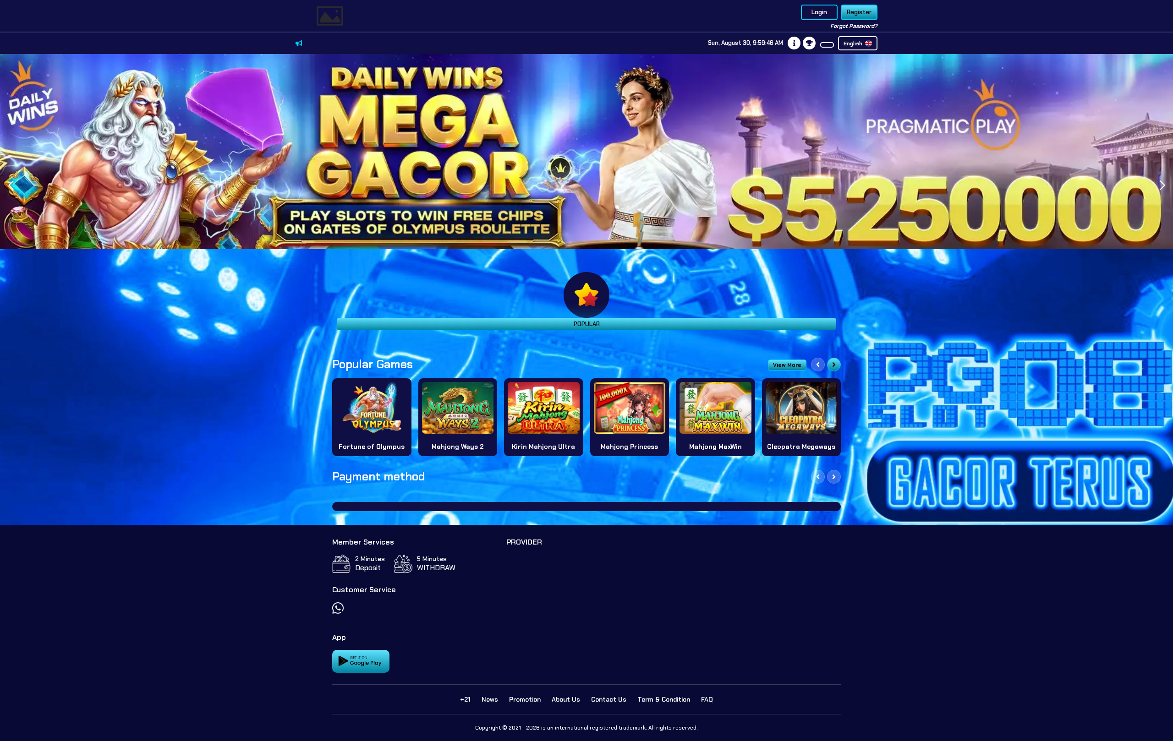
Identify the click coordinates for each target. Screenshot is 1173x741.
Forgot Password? (853, 26)
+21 (465, 699)
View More (787, 365)
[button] (1162, 185)
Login (819, 12)
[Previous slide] (818, 364)
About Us (566, 699)
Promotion (525, 699)
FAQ (707, 699)
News (490, 699)
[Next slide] (834, 364)
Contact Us (608, 699)
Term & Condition (663, 699)
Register (859, 12)
